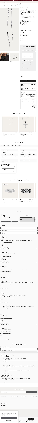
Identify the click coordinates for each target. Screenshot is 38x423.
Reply (9, 379)
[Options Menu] (37, 248)
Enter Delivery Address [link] (25, 101)
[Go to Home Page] (19, 3)
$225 (21, 40)
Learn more (13, 350)
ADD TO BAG (28, 80)
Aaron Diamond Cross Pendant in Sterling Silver (28, 12)
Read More (34, 17)
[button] (24, 35)
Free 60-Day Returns (24, 28)
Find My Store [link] (22, 95)
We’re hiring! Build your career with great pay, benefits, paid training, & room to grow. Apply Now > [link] (19, 0)
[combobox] (19, 228)
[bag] (32, 3)
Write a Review (9, 221)
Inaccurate (12, 379)
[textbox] (19, 349)
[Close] (17, 412)
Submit (31, 392)
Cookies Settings (9, 420)
